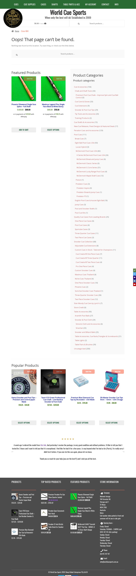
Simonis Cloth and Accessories (88, 324)
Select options (53, 130)
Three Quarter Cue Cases (85, 233)
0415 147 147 (104, 531)
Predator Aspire (83, 188)
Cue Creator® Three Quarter (87, 258)
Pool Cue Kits (80, 213)
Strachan (79, 328)
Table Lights (79, 340)
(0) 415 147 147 (105, 553)
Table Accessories (81, 311)
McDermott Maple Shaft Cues (88, 176)
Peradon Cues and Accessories (86, 130)
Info (116, 4)
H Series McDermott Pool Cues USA (91, 155)
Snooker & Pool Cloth (83, 320)
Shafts (55, 4)
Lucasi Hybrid (81, 147)
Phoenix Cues (80, 287)
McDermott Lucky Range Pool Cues (91, 171)
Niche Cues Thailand (83, 279)
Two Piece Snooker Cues (84, 299)
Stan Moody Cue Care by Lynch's (87, 303)
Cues (16, 4)
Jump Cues (79, 204)
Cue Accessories (80, 87)
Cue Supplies (29, 4)
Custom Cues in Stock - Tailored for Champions (93, 250)
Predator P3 (81, 196)
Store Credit (79, 307)
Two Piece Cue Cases (83, 237)
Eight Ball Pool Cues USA (84, 143)
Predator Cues (81, 184)
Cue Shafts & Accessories (84, 122)
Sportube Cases (81, 229)
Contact (105, 4)
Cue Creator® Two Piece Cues (88, 262)
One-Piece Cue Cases (83, 221)
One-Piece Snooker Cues (84, 283)
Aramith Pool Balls (82, 316)
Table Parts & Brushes (84, 344)
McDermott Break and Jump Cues (90, 159)
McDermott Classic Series (87, 163)
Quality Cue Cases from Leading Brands (90, 217)
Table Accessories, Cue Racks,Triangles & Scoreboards (96, 336)
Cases (43, 4)
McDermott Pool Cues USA (86, 151)
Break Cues (79, 139)
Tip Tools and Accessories (85, 114)
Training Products (82, 118)
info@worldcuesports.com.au (109, 561)
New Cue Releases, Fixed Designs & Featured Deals (94, 126)
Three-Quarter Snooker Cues (86, 295)
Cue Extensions (81, 106)
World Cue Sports (68, 12)
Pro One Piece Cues (83, 266)
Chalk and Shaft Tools (83, 91)
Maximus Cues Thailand (84, 274)
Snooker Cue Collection (83, 241)
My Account (90, 4)
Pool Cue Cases (81, 225)
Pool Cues (78, 134)
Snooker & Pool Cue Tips (85, 110)
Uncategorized (80, 349)
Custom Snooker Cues (84, 270)
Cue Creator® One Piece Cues (88, 254)
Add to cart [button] (24, 130)
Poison (78, 180)
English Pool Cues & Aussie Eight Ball (89, 200)
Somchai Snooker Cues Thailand (88, 291)
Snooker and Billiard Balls (85, 332)
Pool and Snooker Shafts (85, 208)
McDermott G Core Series (87, 167)
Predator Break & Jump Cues (88, 192)
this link (43, 444)
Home (17, 31)
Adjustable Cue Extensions (85, 246)
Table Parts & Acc (71, 4)
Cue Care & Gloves (82, 101)
